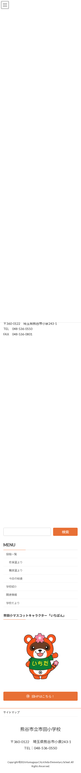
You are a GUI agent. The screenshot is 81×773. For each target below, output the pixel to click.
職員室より (15, 570)
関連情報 (11, 594)
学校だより (13, 603)
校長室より (15, 562)
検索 (65, 532)
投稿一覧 (11, 554)
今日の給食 (15, 578)
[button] (40, 696)
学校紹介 (11, 586)
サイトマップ (11, 712)
